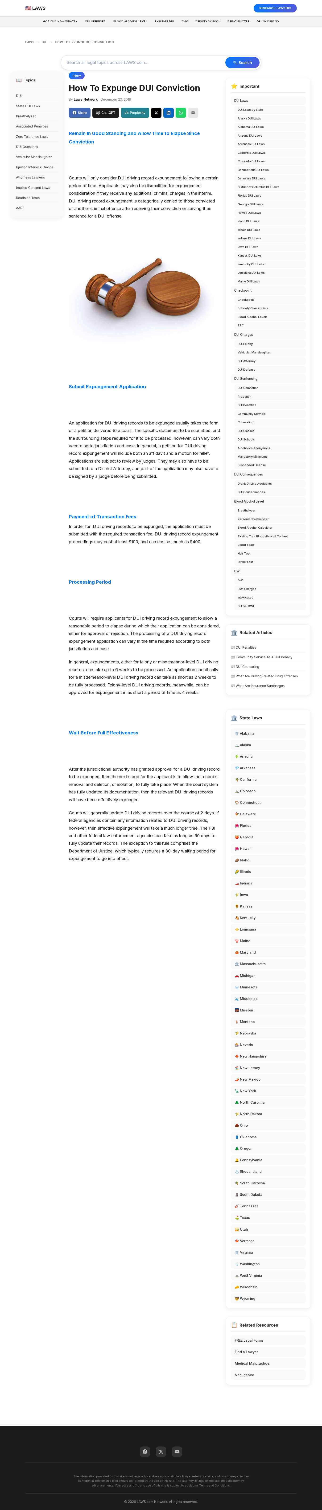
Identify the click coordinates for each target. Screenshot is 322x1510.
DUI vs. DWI (246, 606)
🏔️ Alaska (243, 745)
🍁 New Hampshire (251, 1056)
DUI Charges (243, 335)
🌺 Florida (243, 826)
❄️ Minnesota (246, 987)
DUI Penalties (247, 405)
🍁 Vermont (244, 1241)
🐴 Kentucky (245, 918)
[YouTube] (177, 1452)
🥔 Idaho (242, 860)
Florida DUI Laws (249, 195)
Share (82, 113)
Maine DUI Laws (249, 281)
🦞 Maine (242, 941)
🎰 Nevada (244, 1045)
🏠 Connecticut (248, 803)
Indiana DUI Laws (249, 238)
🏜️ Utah (241, 1229)
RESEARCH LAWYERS (275, 8)
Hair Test (244, 553)
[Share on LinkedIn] (168, 113)
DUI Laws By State (250, 109)
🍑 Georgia (244, 837)
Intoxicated (245, 597)
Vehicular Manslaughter (34, 157)
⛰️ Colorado (245, 791)
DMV (185, 21)
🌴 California (246, 779)
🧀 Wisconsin (246, 1287)
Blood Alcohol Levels (253, 317)
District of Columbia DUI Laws (258, 187)
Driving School (207, 21)
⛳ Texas (242, 1218)
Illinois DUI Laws (249, 230)
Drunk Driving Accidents (255, 483)
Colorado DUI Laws (251, 161)
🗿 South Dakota (248, 1195)
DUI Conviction (248, 388)
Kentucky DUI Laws (251, 264)
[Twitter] (161, 1452)
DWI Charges (247, 589)
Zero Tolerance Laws (32, 137)
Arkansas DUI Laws (251, 144)
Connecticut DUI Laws (253, 170)
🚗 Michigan (245, 976)
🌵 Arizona (244, 756)
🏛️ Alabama (244, 733)
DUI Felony (245, 344)
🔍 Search (242, 62)
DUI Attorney (247, 361)
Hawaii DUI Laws (249, 212)
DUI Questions (27, 147)
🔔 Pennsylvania (248, 1160)
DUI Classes (246, 431)
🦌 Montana (245, 1022)
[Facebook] (145, 1452)
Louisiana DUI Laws (251, 272)
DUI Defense (247, 369)
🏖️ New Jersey (247, 1068)
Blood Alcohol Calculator (255, 527)
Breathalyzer (238, 21)
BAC (241, 325)
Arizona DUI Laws (250, 135)
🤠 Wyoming (245, 1298)
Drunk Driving (268, 21)
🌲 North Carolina (250, 1102)
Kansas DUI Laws (250, 255)
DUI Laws (241, 101)
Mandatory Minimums (253, 456)
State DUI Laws (28, 106)
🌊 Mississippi (247, 999)
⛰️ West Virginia (248, 1275)
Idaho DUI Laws (248, 221)
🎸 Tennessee (247, 1206)
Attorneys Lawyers (30, 177)
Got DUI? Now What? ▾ (60, 21)
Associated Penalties (32, 126)
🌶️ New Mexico (247, 1079)
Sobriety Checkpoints (253, 308)
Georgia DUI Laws (250, 204)
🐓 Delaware (245, 814)
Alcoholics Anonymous (254, 448)
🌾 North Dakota (248, 1114)
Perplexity (137, 113)
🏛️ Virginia (244, 1252)
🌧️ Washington (247, 1264)
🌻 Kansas (243, 906)
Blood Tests (246, 545)
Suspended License (252, 465)
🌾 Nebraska (245, 1033)
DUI (45, 42)
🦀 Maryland (245, 952)
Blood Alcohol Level (130, 21)
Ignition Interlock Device (34, 167)
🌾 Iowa (241, 895)
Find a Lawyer (246, 1352)
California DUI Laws (251, 153)
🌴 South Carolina (250, 1183)
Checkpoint (243, 290)
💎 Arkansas (245, 768)
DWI (237, 571)
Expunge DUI (164, 21)
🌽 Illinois (243, 872)
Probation (244, 396)
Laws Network (86, 99)
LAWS (29, 42)
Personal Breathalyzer (253, 519)
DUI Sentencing (245, 378)
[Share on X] (156, 113)
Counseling (245, 422)
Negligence (244, 1375)
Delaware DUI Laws (251, 178)
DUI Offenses (95, 21)
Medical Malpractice (252, 1363)
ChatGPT (108, 113)
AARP (20, 208)
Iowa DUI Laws (248, 247)
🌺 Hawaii (243, 849)
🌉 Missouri (244, 1010)
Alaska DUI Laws (249, 118)
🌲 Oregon (243, 1148)
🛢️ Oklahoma (246, 1137)
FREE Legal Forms (249, 1340)
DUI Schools (246, 439)
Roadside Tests (28, 198)
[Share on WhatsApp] (181, 113)
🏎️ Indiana (243, 883)
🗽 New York (245, 1091)
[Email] (193, 113)
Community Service (251, 414)
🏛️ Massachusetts (250, 964)
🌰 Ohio (241, 1125)
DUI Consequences (248, 474)
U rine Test (245, 562)
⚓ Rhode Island (248, 1171)
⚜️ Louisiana (245, 929)
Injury (77, 75)
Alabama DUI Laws (251, 127)
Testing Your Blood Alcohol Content (263, 536)
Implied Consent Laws (33, 188)
